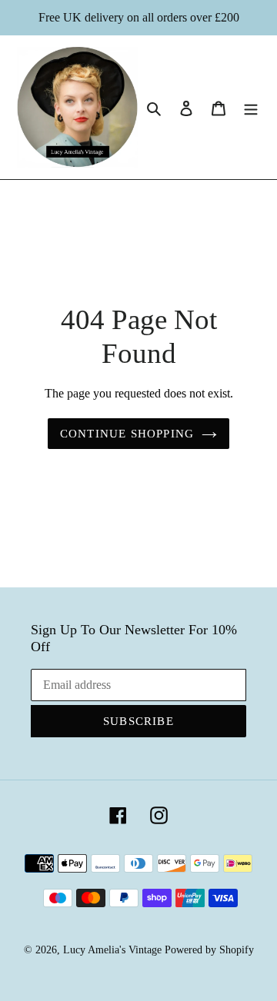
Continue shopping (127, 433)
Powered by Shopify (209, 950)
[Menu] (251, 107)
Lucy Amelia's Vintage (112, 950)
